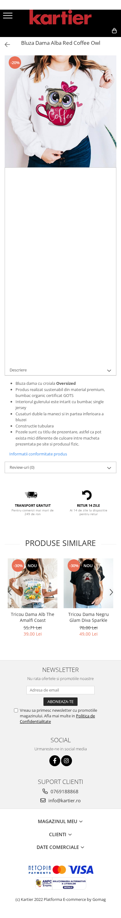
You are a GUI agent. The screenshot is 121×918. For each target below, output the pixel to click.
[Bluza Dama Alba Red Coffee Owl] (60, 111)
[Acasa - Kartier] (60, 17)
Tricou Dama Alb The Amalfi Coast (32, 617)
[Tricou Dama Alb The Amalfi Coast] (32, 583)
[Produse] (8, 17)
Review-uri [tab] (22, 467)
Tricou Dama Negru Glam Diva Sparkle (88, 617)
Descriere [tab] (18, 370)
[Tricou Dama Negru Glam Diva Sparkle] (88, 583)
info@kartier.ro (64, 800)
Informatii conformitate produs (38, 454)
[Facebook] (54, 760)
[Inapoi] (4, 44)
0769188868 (63, 791)
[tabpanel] (60, 111)
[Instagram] (66, 760)
